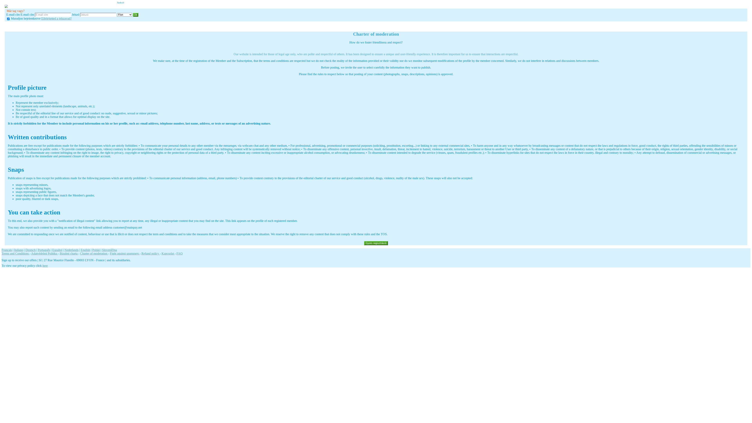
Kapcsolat (168, 253)
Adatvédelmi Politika (44, 253)
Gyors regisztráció (376, 243)
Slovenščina (109, 250)
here (45, 265)
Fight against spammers (125, 253)
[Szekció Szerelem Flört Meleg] (125, 14)
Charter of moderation (94, 253)
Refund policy (150, 253)
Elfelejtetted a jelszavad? (56, 18)
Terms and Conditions (16, 253)
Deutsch (30, 250)
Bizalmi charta (69, 253)
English (85, 250)
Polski (96, 250)
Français (7, 250)
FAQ (179, 253)
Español (57, 250)
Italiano (18, 250)
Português (44, 250)
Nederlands (71, 250)
